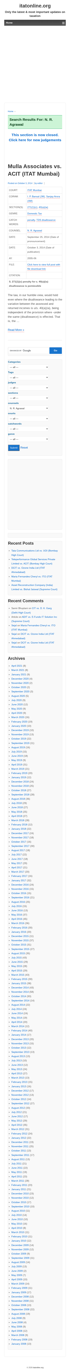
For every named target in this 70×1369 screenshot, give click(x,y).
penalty (31, 220)
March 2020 (17, 717)
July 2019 (16, 751)
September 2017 (20, 846)
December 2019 (20, 730)
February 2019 (19, 773)
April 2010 (16, 1228)
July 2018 (16, 803)
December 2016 (20, 884)
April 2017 (16, 867)
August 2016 (18, 902)
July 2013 (16, 1060)
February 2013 (19, 1082)
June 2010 (17, 1219)
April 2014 (16, 1022)
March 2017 (17, 871)
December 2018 (20, 781)
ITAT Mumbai (34, 190)
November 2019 (20, 734)
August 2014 (18, 1004)
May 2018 (16, 811)
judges (12, 382)
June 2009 (17, 1271)
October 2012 (18, 1099)
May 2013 (16, 1069)
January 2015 (18, 983)
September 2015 (20, 949)
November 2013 (20, 1043)
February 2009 (19, 1288)
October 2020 (18, 687)
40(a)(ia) (43, 207)
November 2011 (20, 1146)
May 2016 (16, 914)
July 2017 (16, 854)
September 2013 (20, 1052)
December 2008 (20, 1296)
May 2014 (16, 1017)
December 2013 (20, 1039)
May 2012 (16, 1120)
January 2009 (18, 1292)
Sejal (14, 625)
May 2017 (16, 863)
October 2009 (18, 1253)
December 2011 (20, 1142)
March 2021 (17, 670)
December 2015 (20, 936)
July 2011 (16, 1163)
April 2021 (16, 665)
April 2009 (16, 1279)
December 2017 (20, 833)
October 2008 (18, 1305)
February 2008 (19, 1339)
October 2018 (18, 790)
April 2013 (16, 1073)
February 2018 (19, 824)
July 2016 (16, 906)
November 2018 (20, 786)
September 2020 (20, 691)
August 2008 (18, 1313)
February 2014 (19, 1030)
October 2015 (18, 944)
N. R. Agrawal (34, 230)
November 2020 (20, 683)
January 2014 (18, 1034)
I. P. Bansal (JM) (36, 196)
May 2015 (16, 966)
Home (10, 111)
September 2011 (20, 1155)
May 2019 (16, 760)
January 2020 (18, 726)
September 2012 (20, 1103)
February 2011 (19, 1185)
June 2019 (17, 756)
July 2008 (16, 1318)
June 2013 (17, 1065)
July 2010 (16, 1215)
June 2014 (17, 1013)
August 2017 (18, 850)
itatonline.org (35, 6)
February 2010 (19, 1236)
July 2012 (16, 1112)
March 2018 (17, 820)
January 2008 (18, 1343)
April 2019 (16, 764)
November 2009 (20, 1249)
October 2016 (18, 893)
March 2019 (17, 768)
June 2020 (17, 704)
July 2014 (16, 1009)
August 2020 (18, 696)
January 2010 (18, 1240)
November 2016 (20, 889)
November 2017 (20, 837)
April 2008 (16, 1330)
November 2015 (20, 940)
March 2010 (17, 1232)
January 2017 (18, 880)
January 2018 (18, 828)
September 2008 (20, 1309)
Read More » (16, 330)
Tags (11, 372)
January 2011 (18, 1189)
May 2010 (16, 1223)
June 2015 (17, 961)
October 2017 (18, 841)
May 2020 (16, 708)
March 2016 (17, 923)
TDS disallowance (46, 220)
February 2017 (19, 876)
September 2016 (20, 897)
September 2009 (20, 1258)
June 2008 (17, 1322)
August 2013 (18, 1056)
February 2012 (19, 1133)
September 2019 (20, 743)
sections (13, 392)
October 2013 (18, 1047)
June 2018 (17, 807)
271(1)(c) (32, 207)
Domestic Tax (34, 213)
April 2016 (16, 919)
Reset (24, 447)
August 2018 (18, 798)
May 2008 (16, 1326)
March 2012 (17, 1129)
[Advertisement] (35, 64)
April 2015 (16, 970)
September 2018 (20, 794)
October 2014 (18, 996)
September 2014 (20, 1000)
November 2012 (20, 1095)
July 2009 (16, 1266)
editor (40, 183)
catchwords (15, 423)
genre (11, 434)
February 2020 (19, 721)
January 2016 (18, 931)
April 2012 (16, 1125)
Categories (14, 361)
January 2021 (18, 674)
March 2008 (17, 1335)
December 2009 (20, 1245)
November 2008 (20, 1300)
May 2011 (16, 1172)
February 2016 (19, 927)
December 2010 (20, 1193)
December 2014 (20, 987)
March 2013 (17, 1077)
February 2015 (19, 979)
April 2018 (16, 816)
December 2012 (20, 1090)
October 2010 (18, 1202)
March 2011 (17, 1180)
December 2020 (20, 678)
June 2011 (17, 1167)
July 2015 (16, 957)
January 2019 (18, 777)
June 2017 (17, 859)
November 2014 (20, 991)
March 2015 (17, 974)
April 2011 (16, 1176)
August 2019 (18, 747)
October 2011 (18, 1150)
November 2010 (20, 1197)
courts (11, 413)
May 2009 (16, 1275)
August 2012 (18, 1107)
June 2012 (17, 1116)
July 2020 (16, 700)
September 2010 (20, 1206)
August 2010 (18, 1210)
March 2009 (17, 1283)
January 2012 (18, 1137)
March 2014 (17, 1026)
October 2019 (18, 738)
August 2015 (18, 953)
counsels (13, 403)
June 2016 (17, 910)
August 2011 (18, 1159)
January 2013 (18, 1086)
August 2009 (18, 1262)
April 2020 (16, 713)
